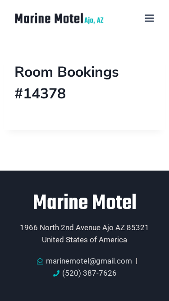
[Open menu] (149, 18)
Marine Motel (85, 203)
